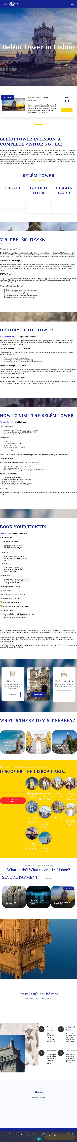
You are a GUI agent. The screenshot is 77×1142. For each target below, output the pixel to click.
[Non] (74, 1137)
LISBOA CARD (35, 748)
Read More (48, 878)
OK (39, 1139)
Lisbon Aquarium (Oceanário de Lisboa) (36, 902)
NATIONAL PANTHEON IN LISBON (10, 745)
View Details (67, 110)
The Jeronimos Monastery (11, 903)
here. (20, 545)
